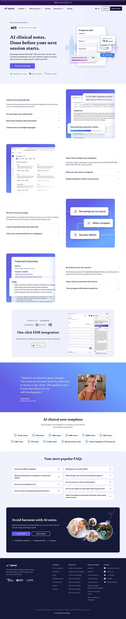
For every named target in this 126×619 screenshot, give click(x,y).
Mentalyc (91, 568)
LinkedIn (109, 579)
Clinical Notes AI (93, 575)
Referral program (58, 579)
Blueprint (91, 572)
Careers (55, 589)
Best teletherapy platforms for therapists (95, 587)
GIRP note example (75, 586)
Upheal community (113, 568)
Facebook (110, 572)
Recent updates (58, 568)
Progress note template (76, 572)
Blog (54, 575)
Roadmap (56, 572)
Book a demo (116, 8)
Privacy (48, 9)
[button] (22, 8)
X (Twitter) (110, 575)
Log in (105, 8)
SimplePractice (93, 579)
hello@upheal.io (112, 582)
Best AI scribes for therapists (94, 598)
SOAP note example (75, 575)
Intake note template (75, 568)
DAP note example (75, 579)
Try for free (21, 534)
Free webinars (57, 582)
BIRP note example (75, 582)
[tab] (33, 104)
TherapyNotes (92, 582)
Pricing (69, 9)
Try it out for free (22, 66)
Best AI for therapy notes (94, 593)
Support (55, 586)
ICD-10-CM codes (74, 593)
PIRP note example (75, 589)
